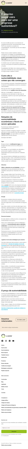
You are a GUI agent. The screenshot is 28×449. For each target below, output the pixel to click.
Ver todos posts (21, 319)
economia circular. (19, 192)
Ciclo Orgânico (5, 186)
